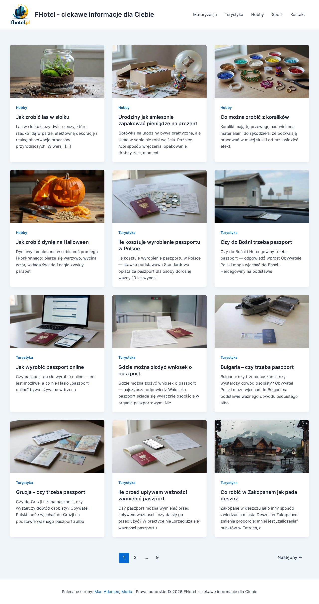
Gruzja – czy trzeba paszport (50, 492)
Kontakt (298, 14)
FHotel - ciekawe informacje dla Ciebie (94, 14)
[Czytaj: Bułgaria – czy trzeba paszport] (262, 321)
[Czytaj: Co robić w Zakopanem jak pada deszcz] (262, 446)
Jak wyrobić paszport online (50, 367)
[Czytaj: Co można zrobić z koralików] (262, 71)
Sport (277, 14)
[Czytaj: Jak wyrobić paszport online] (57, 321)
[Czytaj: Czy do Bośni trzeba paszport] (262, 196)
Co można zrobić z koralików (255, 117)
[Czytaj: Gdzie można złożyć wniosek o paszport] (159, 321)
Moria (126, 591)
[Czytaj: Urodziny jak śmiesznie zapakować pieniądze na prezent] (159, 71)
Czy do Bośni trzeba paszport (256, 242)
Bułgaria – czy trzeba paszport (257, 367)
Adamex (111, 591)
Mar (97, 591)
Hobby (257, 14)
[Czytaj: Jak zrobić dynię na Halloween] (57, 196)
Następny (290, 557)
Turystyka (234, 14)
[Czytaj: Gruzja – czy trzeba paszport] (57, 446)
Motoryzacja (205, 14)
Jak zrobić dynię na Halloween (52, 242)
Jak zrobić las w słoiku (42, 117)
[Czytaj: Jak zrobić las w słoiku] (57, 71)
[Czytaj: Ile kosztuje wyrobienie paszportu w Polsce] (159, 196)
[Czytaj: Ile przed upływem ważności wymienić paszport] (159, 446)
